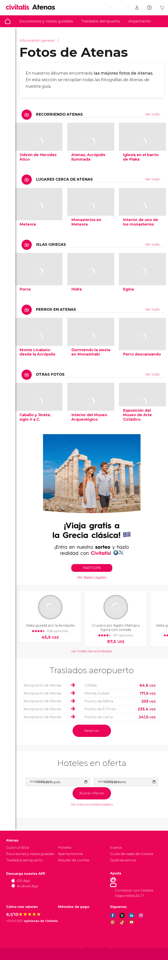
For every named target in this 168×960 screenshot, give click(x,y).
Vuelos (116, 847)
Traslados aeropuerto (100, 21)
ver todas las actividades (91, 651)
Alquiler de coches (73, 860)
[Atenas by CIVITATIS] (19, 7)
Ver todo (152, 114)
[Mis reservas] (137, 7)
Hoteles (64, 847)
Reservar (91, 731)
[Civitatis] (14, 954)
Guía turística (7, 21)
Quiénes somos (123, 860)
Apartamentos (70, 854)
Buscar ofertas (91, 793)
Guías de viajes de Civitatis (131, 854)
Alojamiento (139, 21)
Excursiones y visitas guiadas (46, 21)
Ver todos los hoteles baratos (92, 804)
